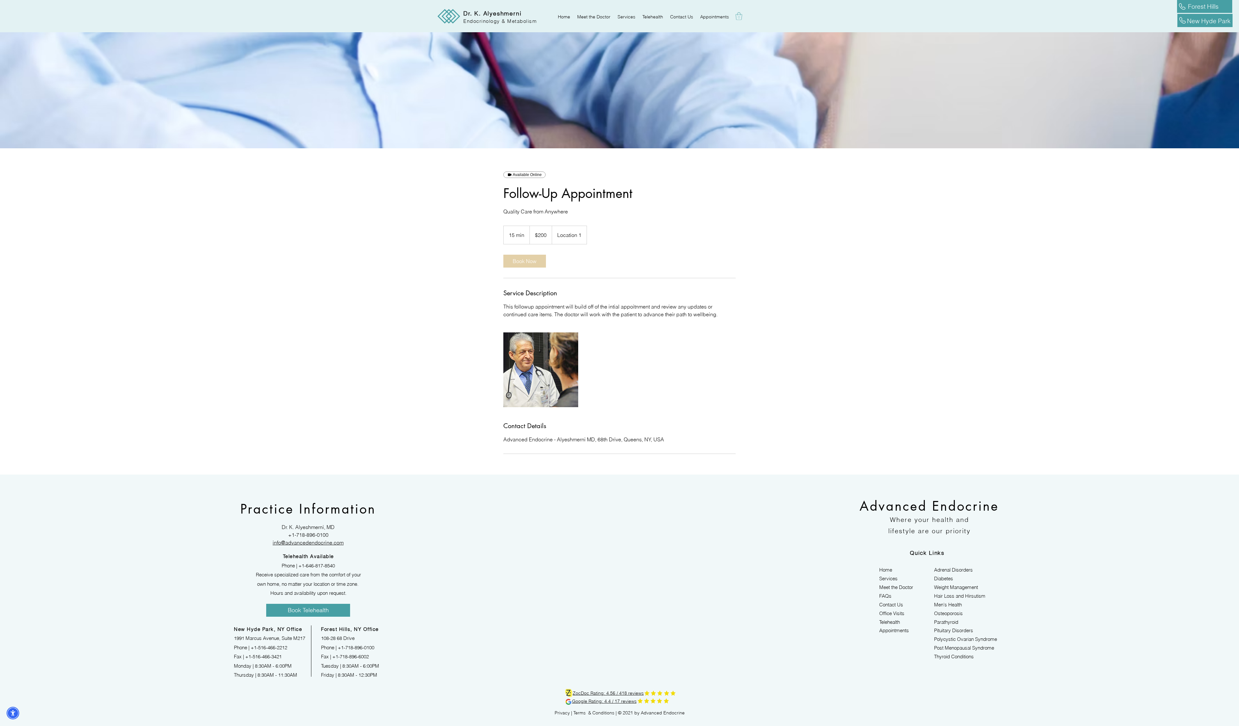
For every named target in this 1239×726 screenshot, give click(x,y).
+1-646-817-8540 (316, 566)
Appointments (894, 630)
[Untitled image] (540, 369)
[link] (524, 261)
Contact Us (891, 605)
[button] (739, 16)
